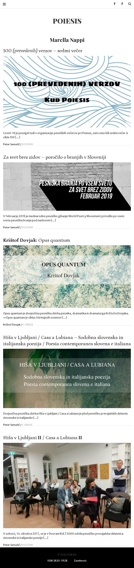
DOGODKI (27, 144)
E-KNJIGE (28, 324)
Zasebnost (80, 560)
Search (128, 4)
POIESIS (67, 20)
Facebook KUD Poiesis (113, 4)
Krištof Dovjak (11, 324)
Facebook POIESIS (120, 4)
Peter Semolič (11, 144)
